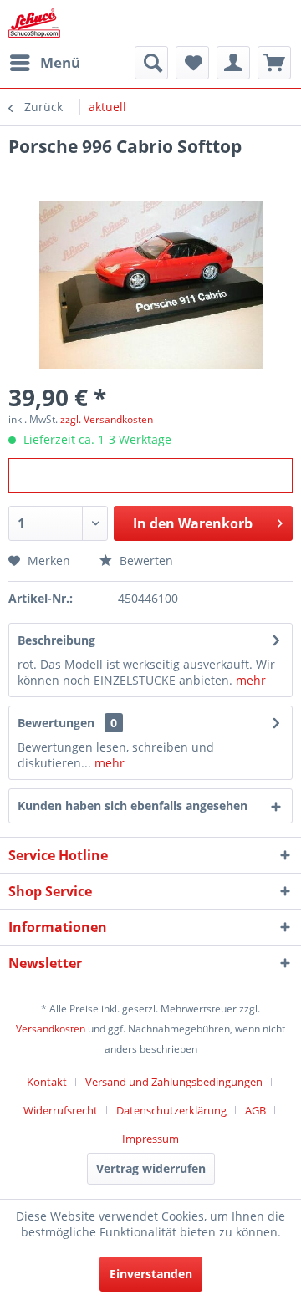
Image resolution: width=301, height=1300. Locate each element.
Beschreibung (56, 640)
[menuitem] (44, 62)
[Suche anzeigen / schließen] (151, 62)
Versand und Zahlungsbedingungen (174, 1081)
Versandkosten (50, 1029)
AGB (255, 1110)
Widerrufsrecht (60, 1110)
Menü (60, 62)
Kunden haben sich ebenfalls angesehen (132, 805)
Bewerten (144, 560)
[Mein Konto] (233, 62)
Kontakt (47, 1081)
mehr (251, 680)
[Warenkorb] (274, 62)
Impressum (150, 1138)
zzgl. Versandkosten (106, 419)
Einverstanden (151, 1274)
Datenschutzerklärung (171, 1110)
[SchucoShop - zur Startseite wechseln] (34, 23)
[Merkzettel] (192, 62)
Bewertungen (56, 723)
